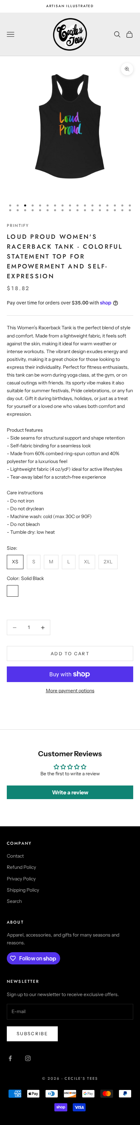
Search (14, 901)
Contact (15, 856)
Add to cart (70, 653)
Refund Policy (21, 867)
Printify (18, 225)
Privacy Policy (21, 879)
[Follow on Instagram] (27, 1058)
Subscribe (32, 1033)
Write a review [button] (70, 792)
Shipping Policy (23, 890)
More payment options (70, 691)
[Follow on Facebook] (10, 1058)
